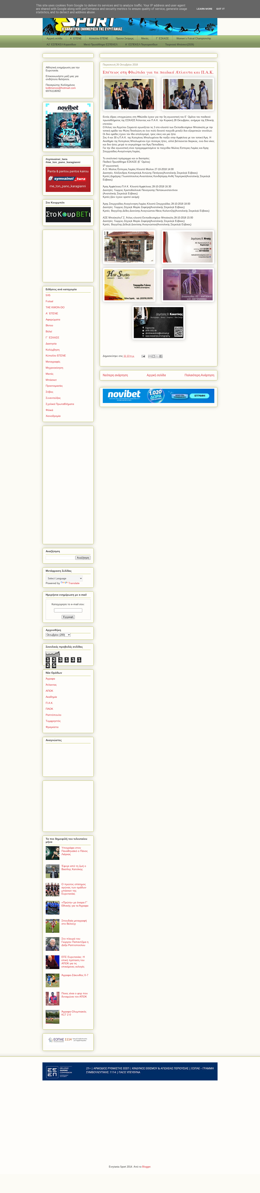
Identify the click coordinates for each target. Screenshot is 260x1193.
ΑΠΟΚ (49, 690)
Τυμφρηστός (53, 720)
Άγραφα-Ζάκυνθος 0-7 (74, 975)
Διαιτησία (51, 343)
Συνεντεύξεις (53, 397)
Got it (220, 8)
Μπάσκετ (51, 379)
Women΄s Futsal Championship (193, 38)
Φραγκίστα (52, 727)
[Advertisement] (69, 255)
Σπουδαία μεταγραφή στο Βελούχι (74, 922)
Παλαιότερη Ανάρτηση (199, 375)
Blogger (146, 1166)
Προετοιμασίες (54, 385)
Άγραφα (50, 678)
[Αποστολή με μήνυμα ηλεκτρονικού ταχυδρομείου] (150, 356)
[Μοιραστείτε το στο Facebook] (161, 356)
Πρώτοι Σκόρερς (125, 38)
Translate (74, 583)
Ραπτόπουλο (53, 714)
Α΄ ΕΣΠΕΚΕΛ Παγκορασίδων (141, 44)
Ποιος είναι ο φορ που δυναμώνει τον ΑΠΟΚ (74, 995)
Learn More (204, 8)
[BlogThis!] (154, 356)
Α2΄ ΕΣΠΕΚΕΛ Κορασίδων (61, 44)
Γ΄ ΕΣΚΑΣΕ (162, 38)
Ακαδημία (51, 696)
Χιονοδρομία (53, 415)
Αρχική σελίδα (54, 38)
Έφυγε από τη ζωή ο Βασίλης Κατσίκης (73, 867)
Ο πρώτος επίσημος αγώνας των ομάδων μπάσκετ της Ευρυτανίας (73, 889)
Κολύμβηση (53, 349)
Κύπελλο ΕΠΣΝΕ (98, 38)
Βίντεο (49, 325)
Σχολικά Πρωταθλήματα (60, 403)
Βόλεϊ (49, 331)
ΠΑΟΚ (49, 708)
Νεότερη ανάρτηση (115, 375)
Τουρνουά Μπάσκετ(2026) (179, 44)
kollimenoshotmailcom (61, 87)
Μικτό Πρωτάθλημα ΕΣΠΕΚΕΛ (101, 44)
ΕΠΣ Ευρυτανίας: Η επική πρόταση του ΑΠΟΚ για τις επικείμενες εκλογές (73, 961)
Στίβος (49, 391)
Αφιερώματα (53, 319)
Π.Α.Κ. (49, 702)
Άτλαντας (51, 684)
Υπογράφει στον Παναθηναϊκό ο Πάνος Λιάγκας (74, 851)
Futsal (49, 301)
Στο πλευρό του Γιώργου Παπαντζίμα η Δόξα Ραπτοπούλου (75, 942)
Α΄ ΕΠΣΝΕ (76, 38)
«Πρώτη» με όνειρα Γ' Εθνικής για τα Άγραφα (74, 904)
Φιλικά (49, 410)
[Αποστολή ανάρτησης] (143, 356)
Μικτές (144, 38)
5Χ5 (48, 295)
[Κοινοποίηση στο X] (157, 356)
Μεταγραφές (53, 361)
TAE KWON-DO (55, 307)
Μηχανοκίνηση (54, 367)
